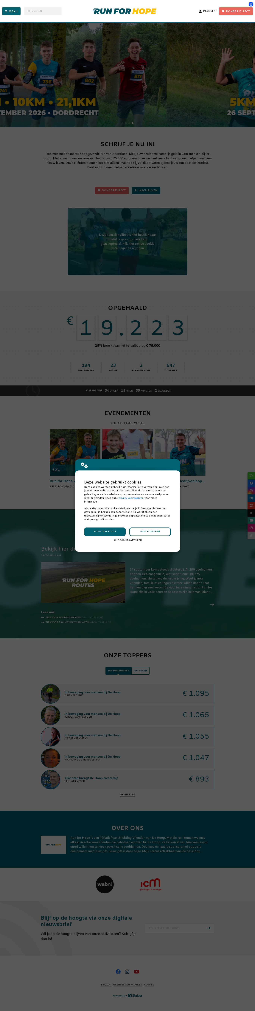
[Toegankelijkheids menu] (251, 4)
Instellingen (150, 531)
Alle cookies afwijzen (127, 540)
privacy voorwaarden (131, 498)
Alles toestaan (104, 531)
